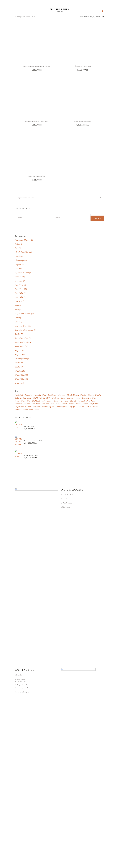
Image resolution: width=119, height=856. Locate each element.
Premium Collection (66, 499)
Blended (61, 395)
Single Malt (94, 403)
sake (58, 403)
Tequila (18, 350)
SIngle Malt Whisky (23, 313)
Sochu (17, 317)
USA (89, 406)
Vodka (17, 362)
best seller (52, 395)
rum (53, 403)
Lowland (64, 401)
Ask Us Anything (65, 507)
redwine (45, 403)
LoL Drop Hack (6, 854)
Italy (43, 401)
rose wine (19, 301)
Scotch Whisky (75, 403)
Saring (97, 218)
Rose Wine (19, 293)
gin (28, 401)
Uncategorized (21, 358)
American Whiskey (22, 240)
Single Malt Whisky (23, 406)
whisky (18, 409)
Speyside (73, 406)
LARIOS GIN (29, 426)
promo (27, 403)
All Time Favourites (66, 503)
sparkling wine (62, 406)
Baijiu (17, 244)
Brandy (18, 256)
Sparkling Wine (21, 325)
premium (18, 280)
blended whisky (94, 395)
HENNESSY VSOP (31, 455)
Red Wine (19, 285)
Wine (17, 383)
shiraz (85, 403)
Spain (51, 406)
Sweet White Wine (22, 342)
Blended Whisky (21, 252)
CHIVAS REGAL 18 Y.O (33, 441)
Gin (16, 268)
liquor (56, 401)
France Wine (20, 401)
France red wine (89, 398)
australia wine (40, 395)
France (77, 398)
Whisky (18, 371)
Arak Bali (19, 395)
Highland (36, 401)
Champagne (20, 260)
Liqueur (18, 276)
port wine (90, 401)
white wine (28, 409)
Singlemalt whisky (40, 406)
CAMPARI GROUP (41, 398)
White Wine (20, 375)
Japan (49, 401)
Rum (17, 305)
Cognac (18, 264)
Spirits (17, 334)
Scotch (64, 403)
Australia (28, 395)
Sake (17, 309)
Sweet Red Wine (21, 338)
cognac (70, 398)
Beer (17, 248)
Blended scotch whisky (76, 395)
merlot (73, 401)
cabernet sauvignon (23, 398)
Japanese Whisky (22, 272)
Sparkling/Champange (24, 330)
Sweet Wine (19, 346)
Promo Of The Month (67, 495)
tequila (82, 406)
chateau (55, 398)
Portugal (81, 401)
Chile (63, 398)
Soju (16, 321)
